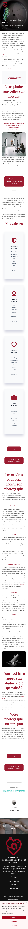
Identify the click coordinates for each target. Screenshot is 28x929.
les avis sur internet (19, 575)
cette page (10, 68)
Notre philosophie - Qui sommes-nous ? (14, 896)
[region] (14, 915)
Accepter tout (14, 917)
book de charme (10, 790)
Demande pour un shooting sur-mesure (14, 460)
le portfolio (5, 54)
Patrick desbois (8, 25)
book (4, 790)
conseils (16, 790)
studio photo (22, 791)
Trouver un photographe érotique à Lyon (14, 893)
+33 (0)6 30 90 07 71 (14, 881)
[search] (20, 4)
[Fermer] (26, 902)
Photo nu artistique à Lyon (14, 899)
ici (11, 584)
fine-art (21, 790)
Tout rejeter (14, 925)
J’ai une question (14, 449)
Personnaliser (14, 921)
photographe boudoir (13, 791)
